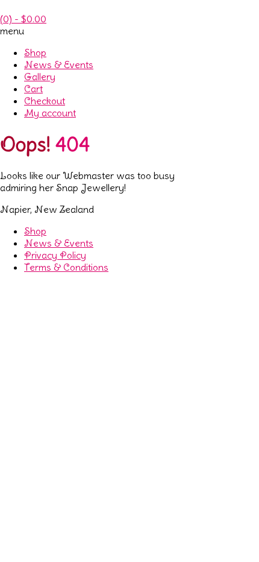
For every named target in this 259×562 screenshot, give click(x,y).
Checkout (44, 101)
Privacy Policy (55, 255)
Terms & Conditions (66, 267)
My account (50, 113)
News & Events (58, 64)
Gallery (39, 77)
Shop (35, 52)
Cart (33, 89)
